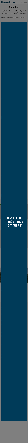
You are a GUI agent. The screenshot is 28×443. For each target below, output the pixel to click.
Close (14, 221)
